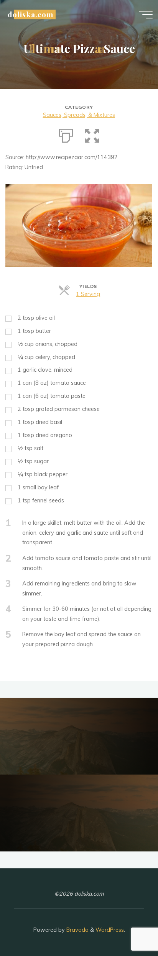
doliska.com (30, 14)
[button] (92, 134)
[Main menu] (146, 14)
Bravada (77, 929)
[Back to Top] (128, 926)
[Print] (66, 134)
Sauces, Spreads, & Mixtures (79, 114)
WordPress (109, 929)
